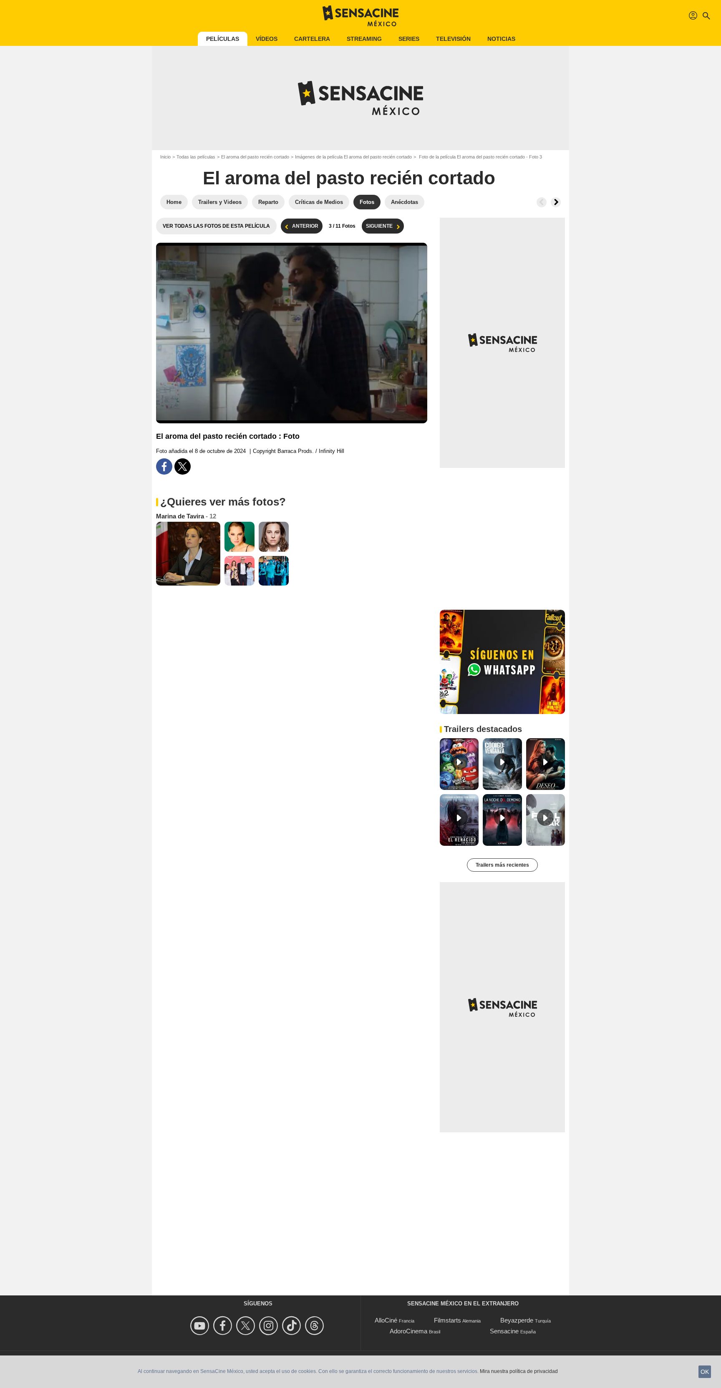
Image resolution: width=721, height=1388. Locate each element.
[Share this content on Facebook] (164, 466)
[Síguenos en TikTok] (292, 1325)
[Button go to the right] (556, 202)
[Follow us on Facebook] (223, 1325)
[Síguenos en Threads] (315, 1325)
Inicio (165, 156)
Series (408, 38)
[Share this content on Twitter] (182, 466)
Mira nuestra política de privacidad (519, 1371)
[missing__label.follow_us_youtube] (201, 1325)
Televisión (453, 38)
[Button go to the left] (542, 202)
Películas (222, 38)
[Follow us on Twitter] (246, 1325)
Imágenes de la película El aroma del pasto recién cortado (353, 156)
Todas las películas (195, 156)
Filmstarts (447, 1320)
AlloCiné (386, 1320)
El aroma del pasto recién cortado (255, 156)
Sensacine (504, 1331)
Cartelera (312, 38)
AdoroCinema (408, 1331)
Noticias (501, 38)
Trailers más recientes (502, 865)
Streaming (364, 38)
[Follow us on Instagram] (269, 1325)
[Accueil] (360, 15)
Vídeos (266, 38)
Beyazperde (516, 1320)
